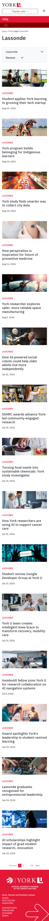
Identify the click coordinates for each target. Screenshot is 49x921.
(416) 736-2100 (8, 900)
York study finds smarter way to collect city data (24, 203)
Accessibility (7, 913)
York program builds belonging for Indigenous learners (21, 152)
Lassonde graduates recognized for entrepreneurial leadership (22, 791)
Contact (5, 898)
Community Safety (9, 907)
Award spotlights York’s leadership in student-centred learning (24, 737)
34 (31, 865)
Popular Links (19, 11)
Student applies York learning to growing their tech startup (24, 101)
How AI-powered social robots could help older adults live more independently (19, 363)
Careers (5, 915)
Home (4, 31)
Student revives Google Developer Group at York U (22, 576)
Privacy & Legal (8, 910)
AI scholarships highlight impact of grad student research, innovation (21, 844)
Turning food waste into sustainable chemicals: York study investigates (23, 471)
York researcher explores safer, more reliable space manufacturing (21, 308)
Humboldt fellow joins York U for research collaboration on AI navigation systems (24, 684)
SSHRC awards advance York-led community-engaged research (24, 418)
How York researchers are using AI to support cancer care (22, 525)
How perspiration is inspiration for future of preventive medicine (20, 255)
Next (38, 865)
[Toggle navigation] (6, 25)
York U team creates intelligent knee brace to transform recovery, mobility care (23, 629)
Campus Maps (7, 903)
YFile (5, 19)
